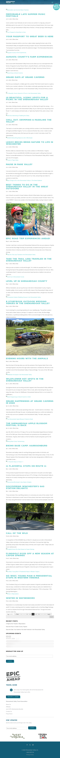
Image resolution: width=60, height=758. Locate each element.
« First (17, 614)
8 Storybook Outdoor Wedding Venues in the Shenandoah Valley (28, 302)
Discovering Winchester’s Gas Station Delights (25, 487)
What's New (15, 19)
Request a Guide (13, 696)
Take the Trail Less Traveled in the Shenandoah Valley (29, 260)
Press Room (9, 714)
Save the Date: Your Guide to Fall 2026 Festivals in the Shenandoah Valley (25, 629)
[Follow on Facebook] (27, 745)
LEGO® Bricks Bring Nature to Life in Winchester (29, 143)
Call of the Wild (17, 533)
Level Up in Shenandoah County (26, 281)
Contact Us (9, 711)
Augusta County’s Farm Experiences (29, 57)
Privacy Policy (30, 754)
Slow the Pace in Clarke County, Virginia (16, 626)
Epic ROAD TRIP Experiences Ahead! (28, 238)
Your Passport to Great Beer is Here (29, 36)
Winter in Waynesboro (20, 598)
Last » (49, 614)
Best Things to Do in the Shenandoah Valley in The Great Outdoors (27, 186)
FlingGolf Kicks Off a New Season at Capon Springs (30, 554)
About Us (8, 704)
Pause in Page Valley (19, 164)
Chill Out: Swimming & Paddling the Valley (29, 121)
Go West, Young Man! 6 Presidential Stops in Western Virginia (29, 577)
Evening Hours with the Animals (27, 358)
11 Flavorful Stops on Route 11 (26, 466)
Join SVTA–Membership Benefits (14, 709)
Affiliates (8, 707)
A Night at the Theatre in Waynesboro (15, 623)
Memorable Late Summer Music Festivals (25, 15)
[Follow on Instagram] (33, 745)
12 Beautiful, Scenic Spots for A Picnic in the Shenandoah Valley (27, 98)
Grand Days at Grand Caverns (25, 77)
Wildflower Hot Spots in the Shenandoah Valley (25, 380)
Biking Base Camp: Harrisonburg (26, 445)
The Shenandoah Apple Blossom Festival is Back (26, 424)
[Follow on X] (30, 745)
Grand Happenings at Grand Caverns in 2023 (29, 402)
